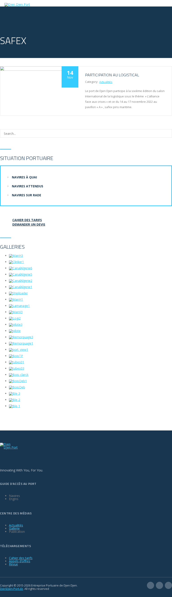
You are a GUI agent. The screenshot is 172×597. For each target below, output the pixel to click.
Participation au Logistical (112, 75)
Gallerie (14, 528)
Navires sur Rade (26, 195)
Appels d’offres (19, 561)
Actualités (105, 82)
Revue (13, 564)
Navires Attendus (27, 186)
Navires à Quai (24, 177)
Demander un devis (28, 224)
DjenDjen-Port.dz (11, 589)
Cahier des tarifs (20, 558)
